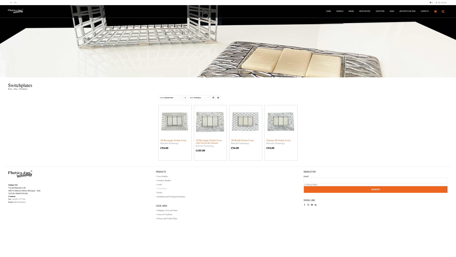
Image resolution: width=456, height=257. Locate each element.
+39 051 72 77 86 (18, 199)
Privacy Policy (311, 184)
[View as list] (218, 97)
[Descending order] (185, 97)
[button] (443, 11)
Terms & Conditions (165, 214)
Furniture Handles (164, 180)
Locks (159, 184)
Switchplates (162, 188)
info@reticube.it (20, 202)
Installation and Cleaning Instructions (171, 196)
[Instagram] (308, 205)
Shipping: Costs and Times (167, 210)
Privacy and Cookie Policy (167, 218)
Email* (306, 176)
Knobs (159, 192)
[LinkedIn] (316, 205)
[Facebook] (305, 205)
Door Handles (162, 176)
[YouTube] (312, 205)
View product (176, 132)
